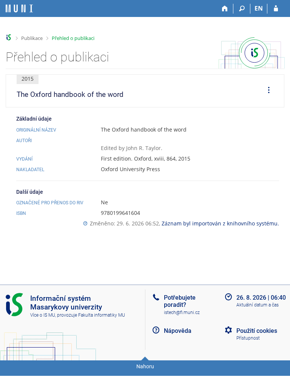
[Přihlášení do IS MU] (275, 9)
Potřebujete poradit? (180, 301)
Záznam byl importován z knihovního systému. (220, 223)
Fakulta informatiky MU (101, 315)
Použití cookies (256, 330)
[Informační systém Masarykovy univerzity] (19, 8)
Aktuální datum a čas (257, 305)
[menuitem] (266, 91)
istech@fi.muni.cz (182, 312)
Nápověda (177, 330)
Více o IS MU (42, 315)
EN (259, 8)
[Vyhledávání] (241, 9)
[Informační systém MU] (9, 37)
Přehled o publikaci (73, 38)
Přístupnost (248, 338)
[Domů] (224, 9)
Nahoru (145, 366)
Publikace (32, 38)
